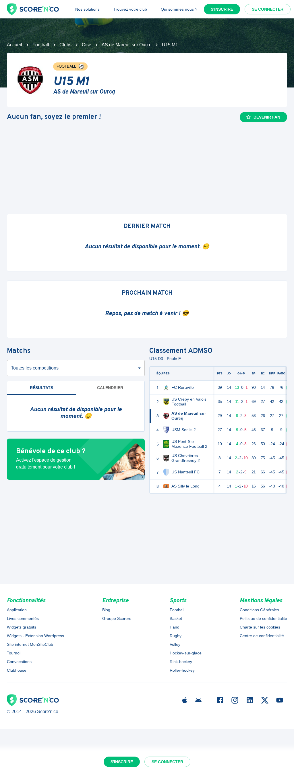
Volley (175, 644)
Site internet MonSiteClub (30, 644)
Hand (174, 627)
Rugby (175, 635)
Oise (86, 44)
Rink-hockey (181, 661)
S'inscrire (222, 9)
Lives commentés (23, 618)
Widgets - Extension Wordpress (35, 635)
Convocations (19, 661)
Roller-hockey (182, 670)
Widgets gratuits (21, 627)
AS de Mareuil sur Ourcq (127, 44)
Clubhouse (16, 670)
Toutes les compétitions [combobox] (35, 367)
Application (17, 610)
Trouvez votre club (130, 9)
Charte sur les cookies (260, 627)
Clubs (65, 44)
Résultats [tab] (41, 387)
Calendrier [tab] (110, 387)
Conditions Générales (259, 610)
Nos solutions (87, 9)
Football (40, 44)
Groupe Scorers (116, 618)
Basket (176, 618)
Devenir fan (267, 117)
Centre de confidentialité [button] (262, 635)
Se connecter (267, 9)
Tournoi (13, 653)
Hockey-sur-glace (186, 653)
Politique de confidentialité (263, 618)
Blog (106, 610)
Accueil (14, 44)
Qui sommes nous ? (179, 9)
